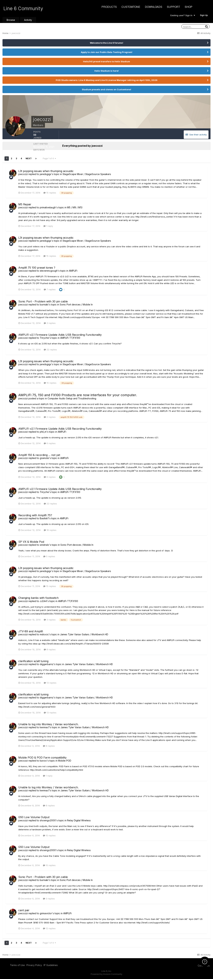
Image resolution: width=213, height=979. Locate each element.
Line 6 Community (23, 8)
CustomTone (130, 7)
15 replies (51, 192)
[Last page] (36, 158)
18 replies (51, 530)
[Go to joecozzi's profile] (12, 173)
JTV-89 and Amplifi (30, 631)
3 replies (51, 323)
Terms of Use (17, 965)
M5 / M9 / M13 (74, 207)
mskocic (44, 634)
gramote (44, 458)
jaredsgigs (45, 174)
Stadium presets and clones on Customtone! (106, 89)
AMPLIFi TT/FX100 (70, 337)
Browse (11, 19)
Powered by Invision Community (106, 974)
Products (109, 7)
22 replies (51, 349)
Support (173, 7)
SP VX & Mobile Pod (31, 541)
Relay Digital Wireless (79, 820)
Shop (188, 7)
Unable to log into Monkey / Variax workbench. (48, 724)
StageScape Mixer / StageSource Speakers (87, 174)
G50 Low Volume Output (33, 817)
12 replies (50, 928)
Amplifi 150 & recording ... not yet (39, 455)
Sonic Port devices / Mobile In (76, 304)
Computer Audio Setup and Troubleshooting (72, 398)
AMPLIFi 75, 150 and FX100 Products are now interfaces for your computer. (77, 395)
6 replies (51, 443)
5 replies (50, 556)
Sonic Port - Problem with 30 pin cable (43, 301)
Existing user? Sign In (182, 15)
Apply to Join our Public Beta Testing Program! (106, 52)
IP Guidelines (51, 965)
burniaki (44, 304)
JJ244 (43, 601)
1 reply (49, 226)
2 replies (51, 417)
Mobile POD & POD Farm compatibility (42, 757)
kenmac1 (44, 727)
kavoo (43, 760)
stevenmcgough (49, 270)
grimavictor (46, 913)
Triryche (44, 337)
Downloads (153, 7)
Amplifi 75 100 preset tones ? (36, 267)
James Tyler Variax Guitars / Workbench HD (84, 634)
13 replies (51, 682)
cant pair (23, 910)
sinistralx (44, 544)
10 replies (50, 835)
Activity (28, 19)
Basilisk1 (44, 518)
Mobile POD (64, 760)
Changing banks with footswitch (38, 597)
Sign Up (204, 15)
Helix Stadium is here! (106, 70)
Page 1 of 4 (49, 158)
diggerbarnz (46, 664)
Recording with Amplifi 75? (35, 515)
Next (29, 158)
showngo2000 (48, 820)
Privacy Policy (34, 965)
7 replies (51, 289)
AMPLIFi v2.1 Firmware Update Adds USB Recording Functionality (60, 334)
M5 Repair (24, 204)
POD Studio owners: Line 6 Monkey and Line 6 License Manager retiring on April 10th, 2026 (106, 80)
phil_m (43, 431)
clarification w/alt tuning (33, 661)
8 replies (51, 649)
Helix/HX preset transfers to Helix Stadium (106, 61)
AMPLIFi (73, 270)
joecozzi (23, 174)
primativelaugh (48, 207)
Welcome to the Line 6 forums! (106, 42)
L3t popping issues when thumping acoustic (46, 171)
